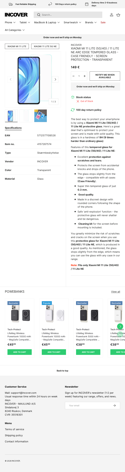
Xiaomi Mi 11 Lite (16, 46)
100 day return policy (88, 109)
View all (115, 291)
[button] (118, 14)
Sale (103, 22)
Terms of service (14, 429)
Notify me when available (104, 76)
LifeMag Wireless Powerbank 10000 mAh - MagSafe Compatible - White (54, 338)
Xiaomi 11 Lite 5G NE (45, 46)
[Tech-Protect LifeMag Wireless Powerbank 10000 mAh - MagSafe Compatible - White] (54, 313)
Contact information (16, 441)
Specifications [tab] (13, 127)
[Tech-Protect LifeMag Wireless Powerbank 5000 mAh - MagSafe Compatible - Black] (88, 313)
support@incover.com (23, 392)
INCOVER (76, 44)
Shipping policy (14, 435)
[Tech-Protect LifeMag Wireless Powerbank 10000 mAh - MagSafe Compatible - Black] (19, 313)
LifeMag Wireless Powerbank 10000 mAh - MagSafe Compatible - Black (19, 338)
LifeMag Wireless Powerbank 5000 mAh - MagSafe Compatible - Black (88, 338)
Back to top (62, 370)
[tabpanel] (33, 157)
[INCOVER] (16, 14)
